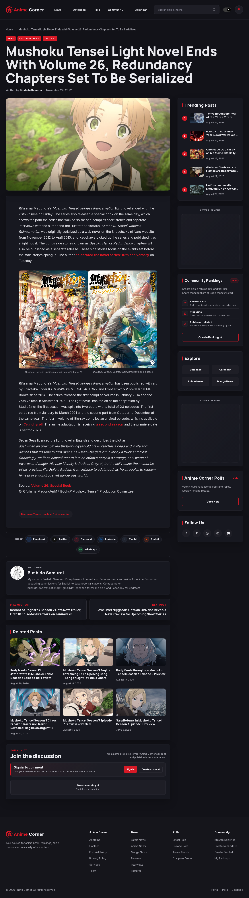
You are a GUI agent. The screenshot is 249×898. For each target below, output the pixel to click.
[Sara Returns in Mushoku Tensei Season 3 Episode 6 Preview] (141, 702)
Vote (236, 478)
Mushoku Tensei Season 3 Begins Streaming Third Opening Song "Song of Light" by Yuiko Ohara (86, 674)
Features (136, 870)
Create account (150, 769)
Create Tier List (224, 852)
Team (92, 870)
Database (79, 9)
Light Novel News (29, 38)
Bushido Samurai (31, 90)
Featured (49, 38)
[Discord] (228, 533)
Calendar (141, 9)
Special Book (60, 485)
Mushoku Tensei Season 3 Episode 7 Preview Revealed (87, 722)
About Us (94, 839)
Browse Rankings (225, 839)
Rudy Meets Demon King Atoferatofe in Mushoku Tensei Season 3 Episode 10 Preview (32, 674)
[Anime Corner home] (25, 9)
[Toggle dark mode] (227, 9)
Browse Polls (180, 846)
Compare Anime (182, 858)
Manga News (225, 381)
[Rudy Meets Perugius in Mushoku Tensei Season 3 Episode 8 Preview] (141, 652)
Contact (94, 846)
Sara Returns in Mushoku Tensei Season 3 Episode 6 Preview (139, 722)
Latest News (138, 839)
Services (94, 864)
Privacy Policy (97, 858)
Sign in (130, 769)
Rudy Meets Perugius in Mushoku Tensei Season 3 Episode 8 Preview (141, 672)
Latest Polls (179, 839)
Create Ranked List (226, 846)
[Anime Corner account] (239, 9)
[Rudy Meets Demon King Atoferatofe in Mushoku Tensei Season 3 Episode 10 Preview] (35, 652)
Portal (214, 889)
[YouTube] (218, 533)
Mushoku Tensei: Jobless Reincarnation (45, 514)
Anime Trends (181, 852)
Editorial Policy (98, 852)
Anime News (195, 381)
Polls (97, 9)
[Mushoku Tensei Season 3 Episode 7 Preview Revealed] (88, 702)
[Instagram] (207, 533)
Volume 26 (39, 485)
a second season (109, 424)
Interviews (137, 864)
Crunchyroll (33, 424)
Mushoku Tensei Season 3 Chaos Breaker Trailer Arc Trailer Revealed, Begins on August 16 (33, 724)
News (11, 38)
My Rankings (222, 858)
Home (9, 29)
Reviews (136, 858)
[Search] (214, 10)
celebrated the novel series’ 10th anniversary (112, 255)
